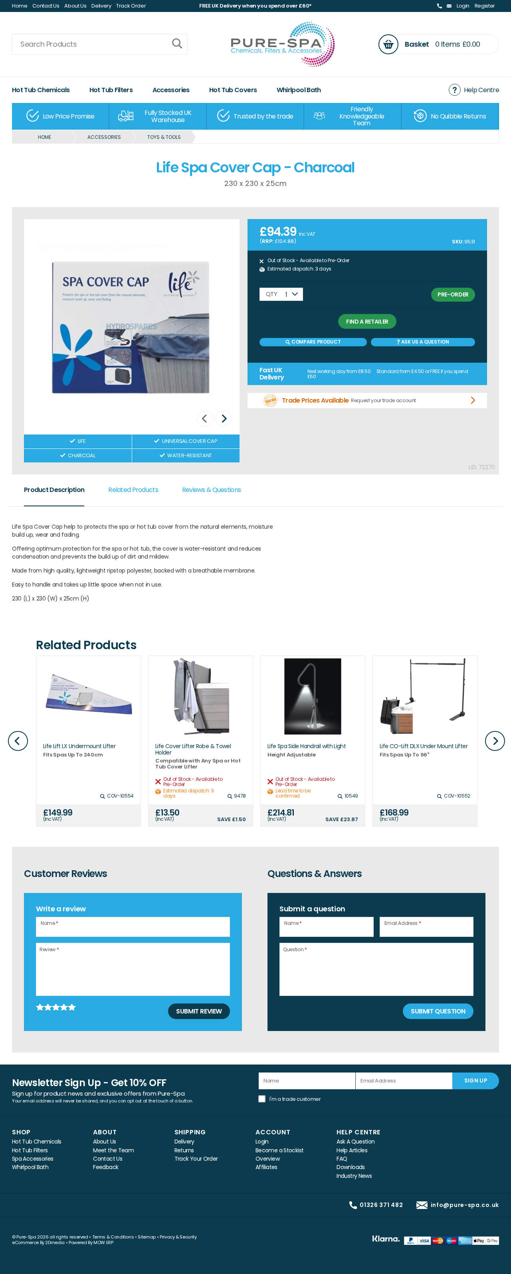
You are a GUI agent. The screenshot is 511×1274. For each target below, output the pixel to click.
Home (20, 6)
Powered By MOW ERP (91, 1242)
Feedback (105, 1167)
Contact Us (45, 6)
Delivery (101, 6)
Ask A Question (355, 1142)
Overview (267, 1159)
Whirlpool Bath (299, 90)
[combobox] (281, 294)
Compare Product (315, 341)
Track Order (131, 6)
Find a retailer (367, 322)
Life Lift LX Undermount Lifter (79, 746)
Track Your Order (196, 1159)
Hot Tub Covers (233, 90)
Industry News (354, 1176)
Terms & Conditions (113, 1237)
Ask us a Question (424, 341)
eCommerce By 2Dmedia (38, 1242)
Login (463, 6)
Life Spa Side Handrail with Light (306, 746)
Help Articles (352, 1151)
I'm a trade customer (295, 1099)
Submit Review (199, 1011)
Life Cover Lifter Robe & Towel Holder (193, 749)
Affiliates (266, 1167)
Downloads (350, 1167)
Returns (184, 1151)
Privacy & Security (178, 1237)
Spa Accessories (32, 1159)
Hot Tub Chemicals (40, 90)
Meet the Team (113, 1151)
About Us (75, 6)
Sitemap (147, 1237)
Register (485, 6)
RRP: (267, 241)
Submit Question (438, 1011)
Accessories (171, 90)
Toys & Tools (164, 137)
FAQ (342, 1159)
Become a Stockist (279, 1151)
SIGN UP (475, 1080)
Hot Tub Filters (111, 90)
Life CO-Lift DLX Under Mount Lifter (423, 746)
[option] (60, 116)
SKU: (457, 241)
